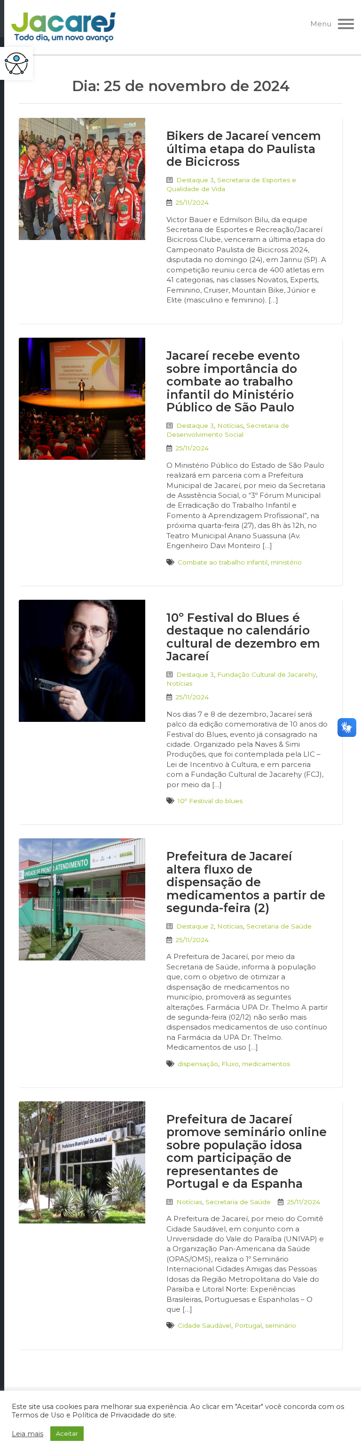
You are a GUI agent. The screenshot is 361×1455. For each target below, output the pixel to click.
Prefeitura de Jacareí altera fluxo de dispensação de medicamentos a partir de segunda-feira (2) (245, 882)
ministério (286, 562)
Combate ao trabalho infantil (222, 562)
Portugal (248, 1325)
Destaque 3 (195, 180)
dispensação (198, 1064)
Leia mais (27, 1434)
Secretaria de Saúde (279, 926)
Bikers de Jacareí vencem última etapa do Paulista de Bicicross (243, 149)
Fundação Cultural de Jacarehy (266, 674)
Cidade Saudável (204, 1325)
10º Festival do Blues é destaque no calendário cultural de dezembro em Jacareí (243, 637)
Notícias (230, 425)
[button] (16, 63)
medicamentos (266, 1064)
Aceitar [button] (67, 1433)
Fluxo (230, 1064)
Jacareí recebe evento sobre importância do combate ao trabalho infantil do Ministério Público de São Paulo (233, 381)
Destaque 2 (195, 926)
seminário (280, 1325)
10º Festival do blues (210, 801)
